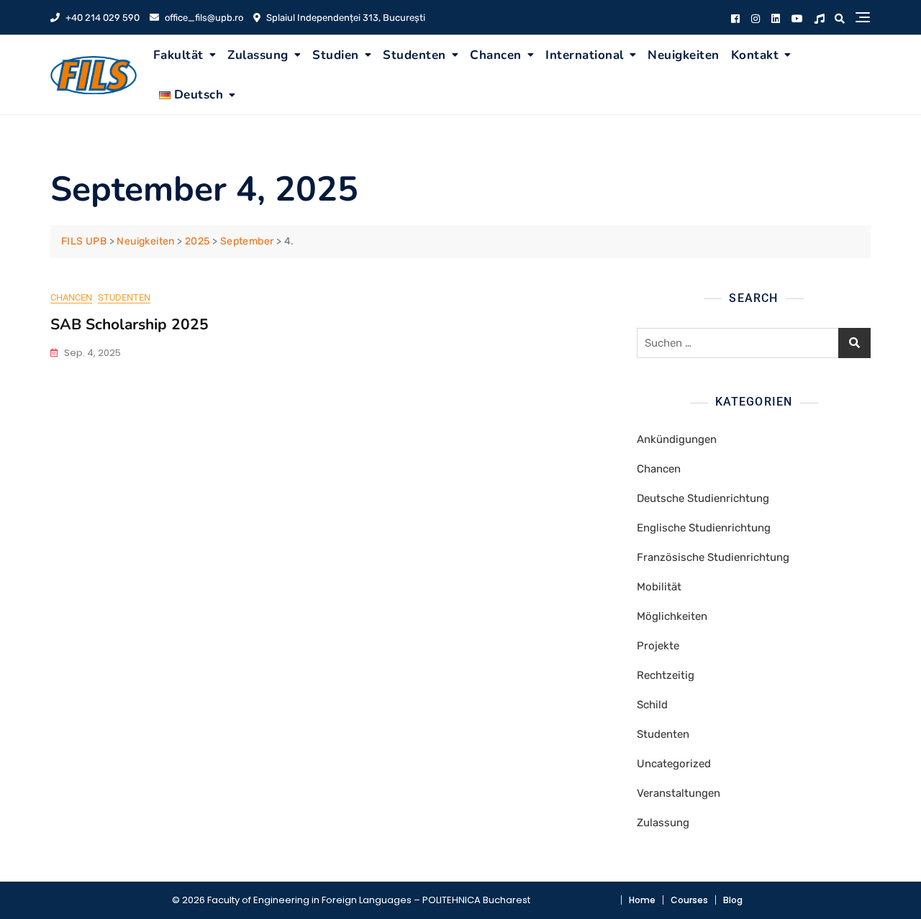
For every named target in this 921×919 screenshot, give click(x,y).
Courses (689, 900)
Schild (652, 704)
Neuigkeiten (684, 55)
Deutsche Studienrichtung (703, 498)
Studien (335, 55)
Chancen (496, 55)
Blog (733, 900)
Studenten (414, 55)
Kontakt (755, 55)
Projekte (658, 645)
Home (642, 900)
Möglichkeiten (672, 616)
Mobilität (659, 586)
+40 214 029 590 (101, 17)
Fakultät (178, 55)
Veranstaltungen (678, 793)
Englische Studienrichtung (704, 527)
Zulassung (258, 55)
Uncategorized (674, 763)
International (584, 55)
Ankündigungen (677, 439)
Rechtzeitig (665, 675)
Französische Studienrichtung (713, 557)
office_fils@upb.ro (203, 17)
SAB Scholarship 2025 (129, 324)
